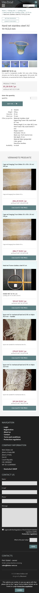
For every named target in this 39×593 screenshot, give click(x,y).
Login (6, 427)
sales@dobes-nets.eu (9, 566)
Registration (8, 429)
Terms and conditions (12, 437)
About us (7, 432)
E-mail (4, 488)
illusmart (23, 576)
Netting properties (10, 18)
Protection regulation (12, 439)
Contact (7, 434)
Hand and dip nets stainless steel (13, 13)
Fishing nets (12, 11)
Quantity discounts (10, 21)
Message (5, 506)
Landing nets (22, 11)
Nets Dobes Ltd (22, 574)
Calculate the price (19, 207)
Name (4, 479)
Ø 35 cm (28, 13)
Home (4, 11)
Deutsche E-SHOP (10, 469)
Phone (4, 497)
